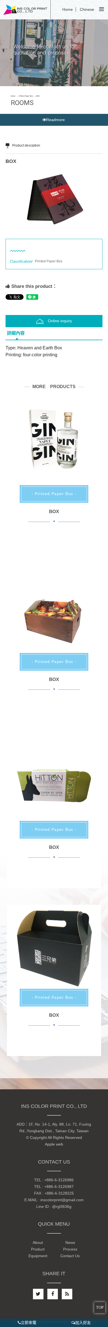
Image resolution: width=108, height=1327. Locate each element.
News (70, 1242)
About (38, 1242)
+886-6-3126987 (59, 1186)
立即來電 (28, 1322)
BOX (54, 511)
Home (67, 9)
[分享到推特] (38, 1294)
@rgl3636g (61, 1206)
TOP (100, 1307)
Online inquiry (60, 321)
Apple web (54, 1144)
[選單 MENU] (101, 9)
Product (38, 1249)
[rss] (67, 1294)
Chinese (87, 9)
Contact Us (70, 1256)
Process (70, 1249)
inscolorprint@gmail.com (62, 1200)
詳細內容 (16, 333)
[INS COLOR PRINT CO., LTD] (25, 9)
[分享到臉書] (52, 1294)
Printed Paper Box (26, 96)
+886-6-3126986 (59, 1180)
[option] (54, 200)
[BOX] (54, 450)
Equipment (38, 1256)
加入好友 (83, 1322)
